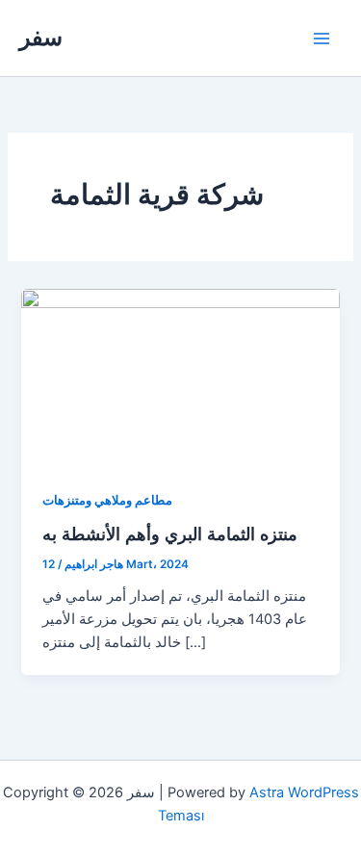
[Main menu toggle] (321, 38)
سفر (41, 37)
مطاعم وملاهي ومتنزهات (107, 500)
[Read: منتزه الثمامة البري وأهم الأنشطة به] (180, 377)
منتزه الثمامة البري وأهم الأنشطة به (169, 533)
